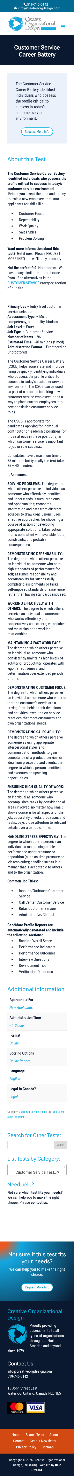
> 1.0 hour (16, 1025)
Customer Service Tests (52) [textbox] (38, 1172)
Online (14, 1043)
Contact (18, 1441)
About (53, 1435)
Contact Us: (21, 1363)
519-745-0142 (37, 4)
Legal (13, 1096)
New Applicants (21, 1007)
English (14, 1078)
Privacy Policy (26, 1447)
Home (16, 1435)
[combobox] (37, 1169)
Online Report (19, 1061)
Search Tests (35, 1435)
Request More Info (37, 132)
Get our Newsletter (43, 1441)
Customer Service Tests (32, 1111)
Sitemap (48, 1447)
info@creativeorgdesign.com (29, 1371)
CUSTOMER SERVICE (23, 283)
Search (60, 1144)
